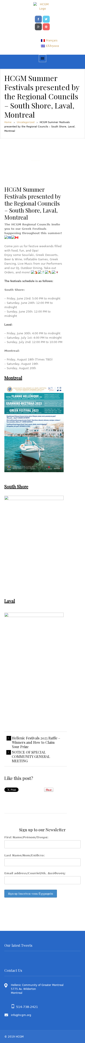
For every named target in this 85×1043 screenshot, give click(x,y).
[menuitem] (49, 40)
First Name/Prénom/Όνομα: (26, 837)
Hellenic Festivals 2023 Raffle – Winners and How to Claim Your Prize (36, 742)
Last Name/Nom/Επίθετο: (24, 855)
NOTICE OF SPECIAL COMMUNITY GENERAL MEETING (31, 756)
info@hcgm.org (21, 1015)
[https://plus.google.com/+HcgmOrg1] (38, 26)
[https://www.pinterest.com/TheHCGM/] (46, 26)
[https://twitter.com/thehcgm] (46, 18)
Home (8, 122)
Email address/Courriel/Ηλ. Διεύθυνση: (35, 873)
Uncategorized (25, 122)
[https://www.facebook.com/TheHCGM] (38, 18)
